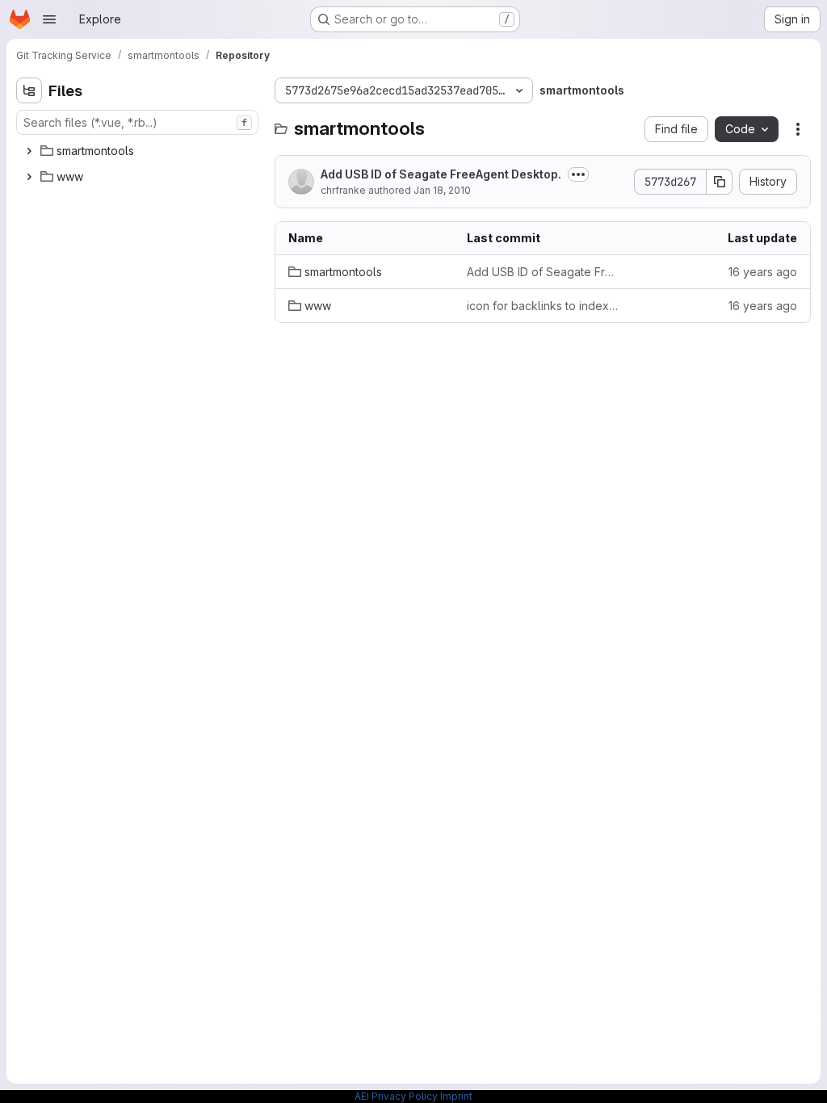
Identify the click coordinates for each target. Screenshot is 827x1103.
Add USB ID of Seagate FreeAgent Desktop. (441, 174)
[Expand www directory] (29, 177)
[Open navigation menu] (49, 19)
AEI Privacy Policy (396, 1096)
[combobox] (137, 122)
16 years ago (762, 272)
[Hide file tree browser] (29, 90)
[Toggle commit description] (578, 174)
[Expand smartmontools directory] (29, 151)
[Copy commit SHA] (720, 182)
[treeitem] (138, 151)
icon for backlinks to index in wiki (543, 305)
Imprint (456, 1096)
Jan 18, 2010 (442, 190)
